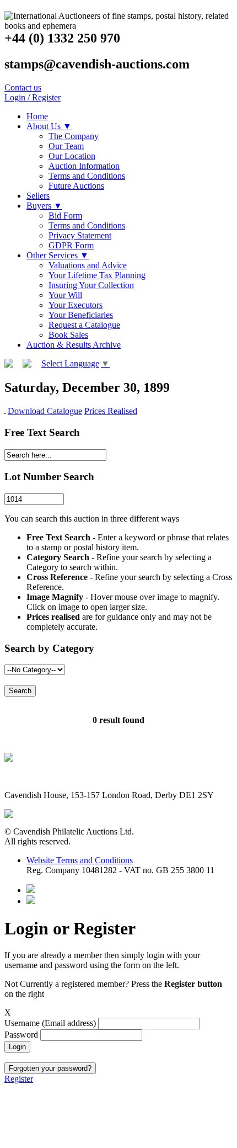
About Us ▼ (49, 126)
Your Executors (76, 305)
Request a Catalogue (84, 324)
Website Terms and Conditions (79, 860)
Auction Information (84, 166)
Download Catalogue (45, 411)
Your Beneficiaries (81, 315)
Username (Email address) (51, 1023)
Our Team (66, 146)
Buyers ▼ (44, 205)
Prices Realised (110, 411)
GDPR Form (71, 245)
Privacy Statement (80, 235)
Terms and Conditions (87, 175)
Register (18, 1078)
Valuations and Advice (88, 265)
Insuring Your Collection (91, 285)
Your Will (65, 295)
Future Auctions (76, 185)
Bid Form (65, 215)
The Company (74, 136)
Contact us (22, 87)
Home (37, 116)
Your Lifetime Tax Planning (97, 275)
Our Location (72, 156)
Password (22, 1034)
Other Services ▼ (57, 255)
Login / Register (32, 97)
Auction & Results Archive (73, 344)
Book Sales (68, 334)
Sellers (38, 195)
